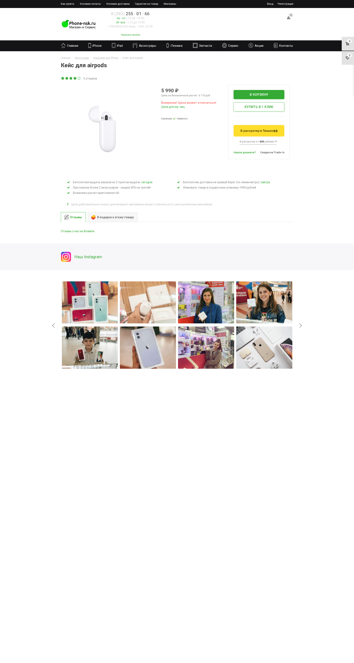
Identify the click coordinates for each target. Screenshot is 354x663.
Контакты (285, 46)
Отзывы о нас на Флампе (77, 231)
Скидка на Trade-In (272, 152)
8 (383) (130, 13)
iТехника (176, 46)
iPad (119, 46)
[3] (71, 78)
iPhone (97, 46)
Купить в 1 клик (259, 107)
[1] (63, 78)
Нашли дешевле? (245, 152)
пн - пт (121, 18)
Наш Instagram (88, 256)
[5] (79, 78)
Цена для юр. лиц (173, 106)
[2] (67, 78)
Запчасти (205, 46)
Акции (258, 46)
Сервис (232, 46)
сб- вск (120, 22)
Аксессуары (147, 46)
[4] (75, 78)
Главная (72, 46)
